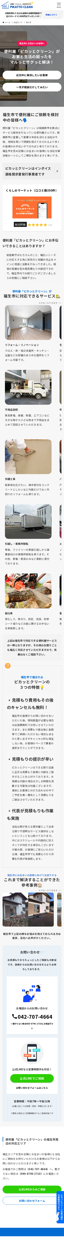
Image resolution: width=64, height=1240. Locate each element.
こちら (44, 1087)
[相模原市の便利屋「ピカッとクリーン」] (15, 5)
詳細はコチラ (51, 14)
